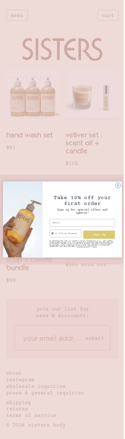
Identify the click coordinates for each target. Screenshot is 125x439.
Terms (94, 247)
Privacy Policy (83, 247)
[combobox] (54, 233)
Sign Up (99, 234)
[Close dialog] (117, 185)
